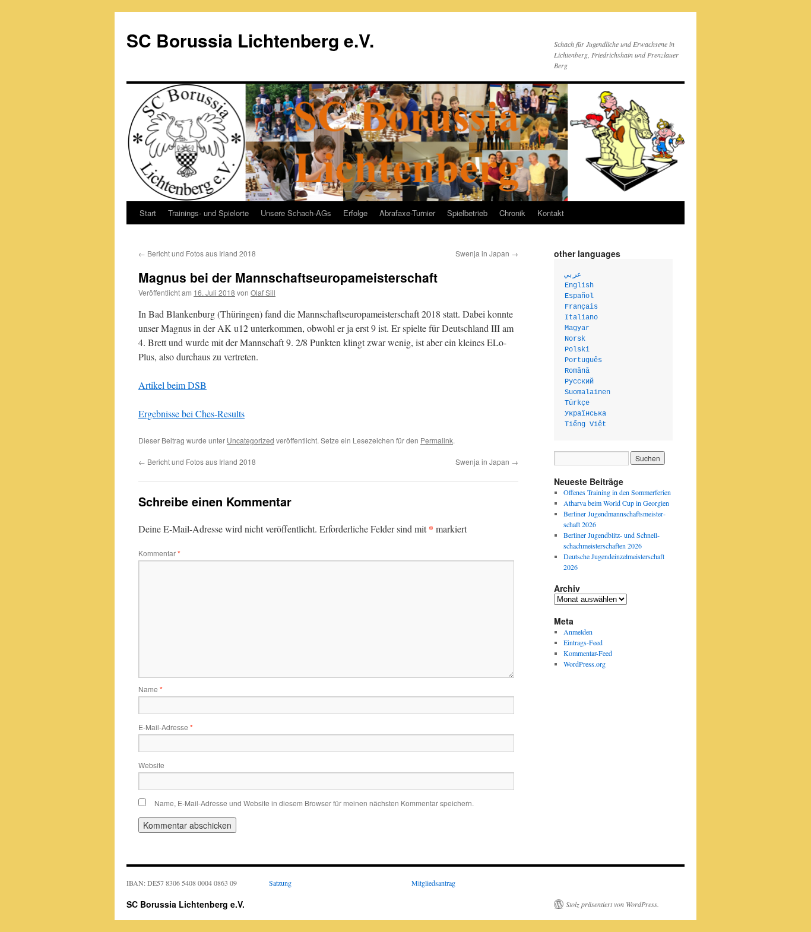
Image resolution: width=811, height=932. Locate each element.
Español (579, 296)
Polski (577, 349)
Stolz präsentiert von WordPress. (612, 904)
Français (581, 307)
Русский (579, 382)
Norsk (575, 339)
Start (148, 212)
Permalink (436, 440)
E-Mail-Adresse (165, 727)
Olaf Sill (263, 292)
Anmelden (578, 631)
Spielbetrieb (467, 212)
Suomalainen (587, 392)
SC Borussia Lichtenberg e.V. (250, 40)
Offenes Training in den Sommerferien (617, 492)
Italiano (581, 317)
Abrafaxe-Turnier (407, 212)
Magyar (577, 328)
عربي (573, 275)
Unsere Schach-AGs (296, 212)
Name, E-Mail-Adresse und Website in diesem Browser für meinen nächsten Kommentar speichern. (314, 803)
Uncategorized (250, 440)
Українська (585, 414)
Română (577, 371)
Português (583, 360)
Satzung (280, 882)
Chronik (512, 212)
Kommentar (159, 553)
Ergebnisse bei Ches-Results (191, 413)
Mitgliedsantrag (433, 882)
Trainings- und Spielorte (208, 212)
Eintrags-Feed (583, 642)
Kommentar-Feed (587, 653)
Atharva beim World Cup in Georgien (616, 503)
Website (151, 765)
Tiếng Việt (585, 424)
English (579, 285)
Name (150, 689)
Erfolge (355, 212)
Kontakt (550, 212)
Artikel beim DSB (172, 385)
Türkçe (577, 403)
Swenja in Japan (486, 253)
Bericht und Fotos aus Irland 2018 (197, 253)
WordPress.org (584, 663)
